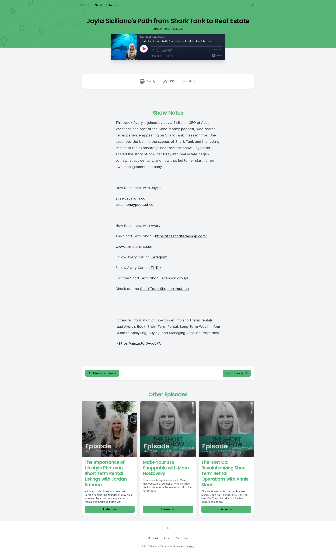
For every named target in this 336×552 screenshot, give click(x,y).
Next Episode (234, 373)
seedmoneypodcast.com (135, 205)
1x (164, 50)
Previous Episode (104, 373)
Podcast (85, 5)
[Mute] (152, 50)
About (98, 5)
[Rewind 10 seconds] (157, 50)
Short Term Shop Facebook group (158, 278)
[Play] (144, 49)
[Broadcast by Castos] (217, 55)
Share (170, 55)
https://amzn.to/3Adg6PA (140, 343)
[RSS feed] (253, 5)
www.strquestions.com (134, 247)
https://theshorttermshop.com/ (181, 236)
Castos (191, 546)
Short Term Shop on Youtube (164, 289)
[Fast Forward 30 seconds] (170, 50)
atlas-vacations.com (131, 198)
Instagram (159, 257)
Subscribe (112, 5)
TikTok (156, 268)
